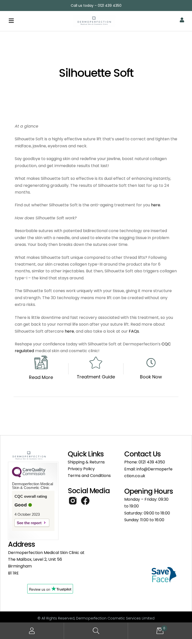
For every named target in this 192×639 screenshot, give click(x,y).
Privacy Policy (81, 469)
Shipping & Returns (86, 462)
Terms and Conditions (89, 475)
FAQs (134, 331)
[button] (33, 21)
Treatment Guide (96, 377)
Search (96, 631)
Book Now (151, 377)
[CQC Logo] (29, 476)
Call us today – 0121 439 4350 (96, 5)
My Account (32, 631)
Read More (41, 377)
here (155, 205)
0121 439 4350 (151, 462)
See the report (29, 523)
